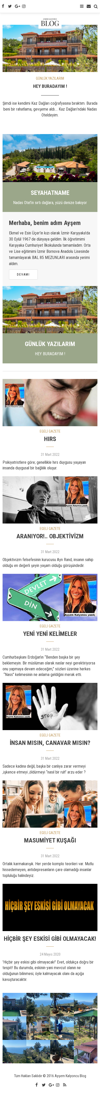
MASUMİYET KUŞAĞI (50, 840)
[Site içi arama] (96, 6)
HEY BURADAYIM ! (50, 86)
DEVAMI (23, 274)
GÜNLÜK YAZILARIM (50, 78)
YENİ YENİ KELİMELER (50, 633)
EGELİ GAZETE (50, 431)
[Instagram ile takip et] (24, 6)
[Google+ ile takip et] (17, 6)
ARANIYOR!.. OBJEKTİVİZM (50, 536)
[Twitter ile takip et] (10, 6)
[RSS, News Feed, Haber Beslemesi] (64, 1085)
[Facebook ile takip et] (3, 6)
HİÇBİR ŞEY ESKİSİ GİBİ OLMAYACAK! (50, 938)
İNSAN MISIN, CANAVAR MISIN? (50, 742)
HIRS (50, 439)
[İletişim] (89, 6)
